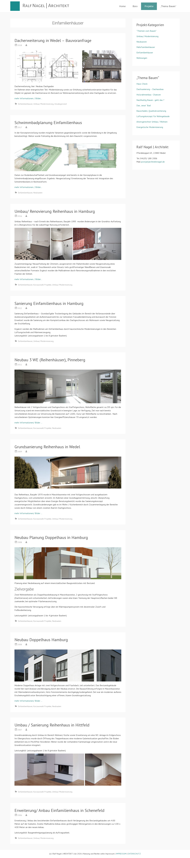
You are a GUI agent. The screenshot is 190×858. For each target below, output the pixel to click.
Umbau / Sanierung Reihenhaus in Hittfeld (51, 725)
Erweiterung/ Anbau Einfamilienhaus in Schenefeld (59, 810)
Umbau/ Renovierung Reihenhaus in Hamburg (54, 211)
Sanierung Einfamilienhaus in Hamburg (48, 303)
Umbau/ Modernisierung (43, 104)
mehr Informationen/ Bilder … (28, 422)
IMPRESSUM (121, 853)
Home (122, 6)
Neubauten (37, 192)
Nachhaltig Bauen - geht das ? (150, 100)
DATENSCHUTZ (134, 853)
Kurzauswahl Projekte (42, 284)
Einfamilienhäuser (25, 104)
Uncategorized (60, 104)
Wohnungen (141, 58)
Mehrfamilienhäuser (145, 47)
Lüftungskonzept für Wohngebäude (153, 116)
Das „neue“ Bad (143, 105)
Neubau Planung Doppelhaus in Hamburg (51, 537)
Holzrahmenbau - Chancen (148, 94)
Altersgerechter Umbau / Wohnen (151, 121)
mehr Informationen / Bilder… (28, 98)
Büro (135, 6)
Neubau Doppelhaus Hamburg (41, 639)
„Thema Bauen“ (168, 6)
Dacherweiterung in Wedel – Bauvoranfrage (52, 40)
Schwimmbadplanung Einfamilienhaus (48, 122)
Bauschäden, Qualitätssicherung (151, 110)
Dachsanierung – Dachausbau (150, 89)
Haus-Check (141, 83)
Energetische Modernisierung (149, 127)
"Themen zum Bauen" (146, 30)
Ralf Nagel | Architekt (46, 5)
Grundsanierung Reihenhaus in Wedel (47, 446)
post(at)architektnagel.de (153, 161)
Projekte (149, 6)
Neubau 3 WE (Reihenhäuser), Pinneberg (49, 359)
